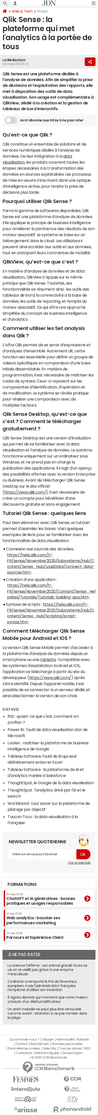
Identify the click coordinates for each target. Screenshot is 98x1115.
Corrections (24, 1053)
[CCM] (72, 1079)
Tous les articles (70, 1048)
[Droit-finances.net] (72, 1089)
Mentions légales (47, 1053)
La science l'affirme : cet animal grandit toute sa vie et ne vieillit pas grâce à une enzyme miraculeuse (47, 970)
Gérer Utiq (49, 1048)
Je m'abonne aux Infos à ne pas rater (51, 120)
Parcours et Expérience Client (34, 935)
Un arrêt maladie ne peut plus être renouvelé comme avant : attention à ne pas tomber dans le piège (47, 1013)
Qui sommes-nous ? (24, 1039)
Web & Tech (22, 11)
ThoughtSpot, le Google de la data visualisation (51, 783)
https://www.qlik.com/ (25, 492)
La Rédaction (14, 60)
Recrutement (39, 1043)
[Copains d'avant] (26, 1099)
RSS (87, 1048)
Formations (22, 884)
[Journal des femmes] (26, 1079)
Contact (22, 1043)
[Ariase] (26, 1109)
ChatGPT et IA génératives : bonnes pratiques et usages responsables (40, 899)
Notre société (65, 1039)
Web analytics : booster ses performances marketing (33, 918)
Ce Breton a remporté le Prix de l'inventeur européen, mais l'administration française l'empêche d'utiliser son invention (42, 986)
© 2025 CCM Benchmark (49, 1057)
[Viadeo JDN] (72, 1099)
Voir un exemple (79, 862)
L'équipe (47, 1039)
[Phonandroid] (72, 1109)
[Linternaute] (26, 1089)
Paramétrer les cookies (24, 1048)
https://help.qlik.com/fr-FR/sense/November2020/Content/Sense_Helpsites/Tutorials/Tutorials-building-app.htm (51, 591)
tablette (48, 660)
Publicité (83, 1039)
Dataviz (11, 709)
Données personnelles (67, 1043)
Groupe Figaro (72, 1053)
